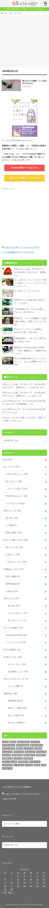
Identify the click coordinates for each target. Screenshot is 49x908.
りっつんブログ (23, 904)
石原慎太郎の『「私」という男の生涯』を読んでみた (30, 340)
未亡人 (6, 755)
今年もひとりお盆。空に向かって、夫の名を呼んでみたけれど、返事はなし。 (30, 272)
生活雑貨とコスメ (16, 671)
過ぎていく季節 (15, 708)
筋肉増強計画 (13, 700)
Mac (37, 765)
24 (31, 886)
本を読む (12, 606)
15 (18, 883)
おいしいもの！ (15, 664)
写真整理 (7, 758)
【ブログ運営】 (12, 649)
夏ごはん (18, 752)
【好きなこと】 (12, 510)
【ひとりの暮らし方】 (15, 540)
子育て (35, 742)
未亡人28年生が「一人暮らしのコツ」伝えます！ (25, 9)
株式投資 (23, 762)
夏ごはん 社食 (36, 745)
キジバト (28, 748)
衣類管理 (41, 755)
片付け (18, 758)
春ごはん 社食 (22, 745)
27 (5, 889)
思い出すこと (13, 481)
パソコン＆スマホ (15, 642)
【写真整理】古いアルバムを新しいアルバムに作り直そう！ (30, 310)
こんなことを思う (15, 488)
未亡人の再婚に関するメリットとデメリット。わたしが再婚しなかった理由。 (30, 361)
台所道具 (28, 758)
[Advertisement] (24, 41)
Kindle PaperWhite (15, 635)
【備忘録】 (10, 693)
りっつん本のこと (15, 613)
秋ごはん (30, 752)
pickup (38, 748)
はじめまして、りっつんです (27, 291)
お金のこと (12, 554)
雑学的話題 (12, 584)
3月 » (10, 893)
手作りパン (35, 762)
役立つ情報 (12, 576)
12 (44, 879)
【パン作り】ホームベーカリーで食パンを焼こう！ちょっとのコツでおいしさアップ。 (30, 283)
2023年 (11, 13)
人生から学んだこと (16, 474)
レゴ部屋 (10, 525)
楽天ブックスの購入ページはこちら (24, 178)
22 (18, 886)
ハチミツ (7, 765)
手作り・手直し (9, 762)
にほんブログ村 (9, 799)
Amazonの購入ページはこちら (24, 168)
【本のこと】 (11, 598)
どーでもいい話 (14, 503)
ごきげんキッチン (15, 562)
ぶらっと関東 (13, 686)
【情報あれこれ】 (13, 569)
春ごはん (7, 752)
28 (11, 889)
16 (24, 883)
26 (44, 886)
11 (37, 879)
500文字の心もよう (15, 496)
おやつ (29, 765)
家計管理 (17, 755)
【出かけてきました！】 (15, 679)
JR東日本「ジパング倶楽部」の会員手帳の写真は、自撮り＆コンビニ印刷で (30, 321)
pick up (7, 459)
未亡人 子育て (23, 742)
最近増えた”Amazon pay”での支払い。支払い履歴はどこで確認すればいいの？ (30, 350)
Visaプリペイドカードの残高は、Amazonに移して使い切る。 (29, 330)
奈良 (13, 742)
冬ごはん (41, 752)
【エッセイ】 (11, 467)
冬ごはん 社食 (8, 745)
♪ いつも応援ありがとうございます (18, 252)
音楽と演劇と (13, 532)
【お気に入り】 (12, 657)
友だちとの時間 (14, 722)
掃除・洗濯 (29, 755)
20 (5, 886)
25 (37, 886)
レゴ (5, 742)
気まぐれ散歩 (14, 715)
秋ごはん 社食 (8, 748)
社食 (19, 748)
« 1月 (4, 893)
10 (31, 879)
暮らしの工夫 (13, 547)
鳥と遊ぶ (11, 518)
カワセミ (7, 768)
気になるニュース (15, 620)
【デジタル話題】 (13, 628)
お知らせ (11, 591)
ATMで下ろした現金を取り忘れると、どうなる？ (29, 301)
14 (11, 883)
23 (24, 886)
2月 (15, 13)
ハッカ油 (18, 765)
